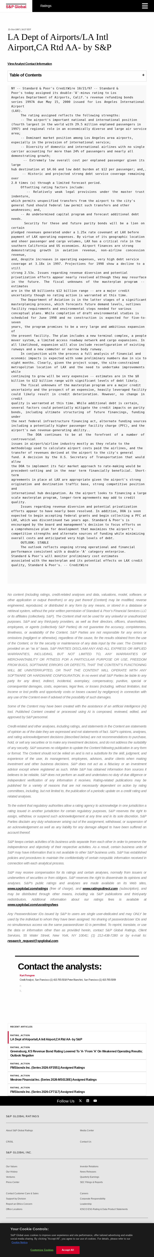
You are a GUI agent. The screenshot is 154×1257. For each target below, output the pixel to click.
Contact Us (85, 1142)
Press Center (12, 1182)
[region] (77, 1240)
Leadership (86, 1204)
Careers (84, 1193)
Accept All (68, 1250)
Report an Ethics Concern (19, 1204)
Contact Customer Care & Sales (22, 1193)
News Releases (88, 1172)
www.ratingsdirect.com (100, 888)
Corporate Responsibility (92, 1199)
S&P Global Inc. (19, 1152)
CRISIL (9, 1142)
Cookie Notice (19, 1242)
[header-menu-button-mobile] (145, 6)
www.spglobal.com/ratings (28, 888)
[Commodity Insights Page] (81, 1100)
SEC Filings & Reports (91, 1182)
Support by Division (16, 1199)
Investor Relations (89, 1166)
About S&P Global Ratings (19, 1130)
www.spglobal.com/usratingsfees (33, 905)
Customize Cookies (41, 1250)
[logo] (16, 6)
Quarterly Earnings (89, 1177)
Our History (11, 1172)
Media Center (87, 1130)
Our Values (11, 1166)
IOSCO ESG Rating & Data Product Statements (104, 1209)
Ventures (10, 1177)
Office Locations (14, 1209)
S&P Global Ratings (22, 1116)
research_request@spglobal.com (33, 941)
